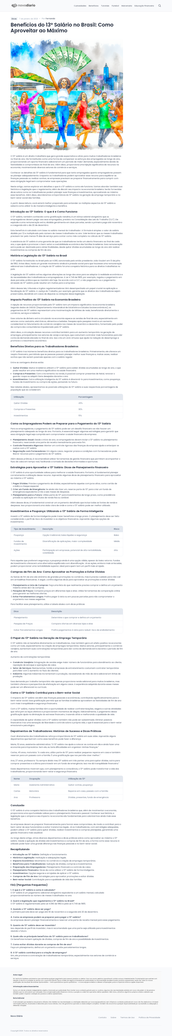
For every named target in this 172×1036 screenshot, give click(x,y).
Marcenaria (127, 6)
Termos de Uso (127, 1017)
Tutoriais (105, 6)
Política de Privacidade (149, 1017)
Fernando (50, 18)
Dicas (14, 18)
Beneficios (93, 6)
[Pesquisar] (159, 5)
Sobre (113, 1017)
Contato (102, 1017)
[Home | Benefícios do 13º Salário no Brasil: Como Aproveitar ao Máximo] (28, 5)
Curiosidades (80, 6)
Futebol (115, 6)
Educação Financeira (144, 6)
